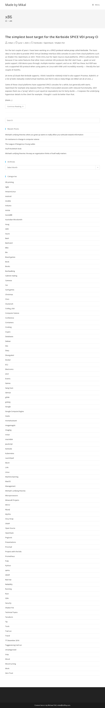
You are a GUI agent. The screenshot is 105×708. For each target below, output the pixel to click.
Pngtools (8, 537)
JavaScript (9, 444)
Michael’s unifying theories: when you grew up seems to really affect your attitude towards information (44, 134)
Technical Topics (11, 612)
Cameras (8, 280)
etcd (7, 374)
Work (7, 668)
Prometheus (10, 556)
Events (7, 378)
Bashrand (9, 243)
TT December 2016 (12, 640)
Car (6, 285)
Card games (9, 290)
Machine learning (11, 477)
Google (8, 406)
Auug (7, 224)
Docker (8, 360)
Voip (7, 654)
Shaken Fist (60, 43)
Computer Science (12, 313)
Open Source (10, 528)
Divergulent (9, 355)
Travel (7, 636)
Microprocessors (11, 495)
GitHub (8, 392)
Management (10, 486)
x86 (10, 21)
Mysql (7, 509)
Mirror (7, 505)
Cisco (7, 299)
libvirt (7, 463)
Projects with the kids (13, 551)
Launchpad (9, 458)
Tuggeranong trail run (13, 645)
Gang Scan (9, 388)
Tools (7, 626)
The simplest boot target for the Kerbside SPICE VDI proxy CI (51, 37)
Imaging (8, 430)
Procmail (8, 547)
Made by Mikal (15, 5)
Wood (7, 659)
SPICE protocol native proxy (62, 50)
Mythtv (8, 514)
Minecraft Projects (12, 500)
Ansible (8, 201)
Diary (7, 350)
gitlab (7, 397)
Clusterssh (9, 304)
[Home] (6, 21)
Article (7, 210)
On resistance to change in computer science (22, 139)
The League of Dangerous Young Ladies (20, 144)
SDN (7, 598)
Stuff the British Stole (13, 148)
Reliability (9, 584)
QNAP (7, 575)
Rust (7, 594)
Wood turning (10, 664)
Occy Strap (9, 519)
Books (7, 266)
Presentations (10, 542)
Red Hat (8, 580)
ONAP (7, 523)
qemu (7, 570)
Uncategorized (10, 650)
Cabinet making (11, 276)
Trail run (8, 631)
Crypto (7, 332)
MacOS (8, 481)
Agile (7, 187)
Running (8, 589)
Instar (7, 434)
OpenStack (48, 43)
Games (7, 383)
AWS (7, 229)
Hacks (7, 416)
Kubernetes (9, 453)
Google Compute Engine (14, 411)
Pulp (7, 561)
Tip (6, 622)
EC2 (6, 364)
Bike (6, 248)
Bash (7, 238)
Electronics (9, 369)
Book (7, 262)
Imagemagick (10, 425)
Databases (9, 336)
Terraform (9, 617)
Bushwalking (10, 271)
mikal (10, 43)
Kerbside (38, 43)
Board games (10, 257)
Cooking (8, 327)
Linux (7, 472)
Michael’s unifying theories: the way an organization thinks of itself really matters (35, 153)
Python (8, 565)
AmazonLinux (10, 191)
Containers (9, 322)
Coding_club (10, 308)
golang (7, 402)
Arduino (8, 205)
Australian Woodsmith (13, 219)
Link (6, 467)
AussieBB (8, 215)
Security (8, 603)
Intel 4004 (9, 439)
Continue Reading (16, 107)
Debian (8, 341)
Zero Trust (9, 673)
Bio (6, 252)
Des (6, 346)
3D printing (9, 182)
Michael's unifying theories (15, 491)
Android (8, 196)
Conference (9, 318)
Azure (7, 234)
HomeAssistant (11, 420)
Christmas (9, 294)
